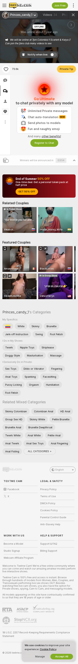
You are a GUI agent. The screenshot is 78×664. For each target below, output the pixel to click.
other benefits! (51, 136)
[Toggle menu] (4, 5)
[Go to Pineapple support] (6, 620)
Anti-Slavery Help (50, 524)
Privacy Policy (48, 489)
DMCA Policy (47, 503)
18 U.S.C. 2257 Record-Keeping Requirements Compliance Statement (36, 634)
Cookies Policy (49, 510)
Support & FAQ (48, 543)
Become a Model (13, 543)
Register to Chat (44, 142)
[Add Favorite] (6, 69)
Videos (50, 15)
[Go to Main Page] (24, 5)
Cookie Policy (48, 649)
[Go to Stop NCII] (26, 620)
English (59, 469)
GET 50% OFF (26, 191)
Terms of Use (48, 496)
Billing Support (48, 550)
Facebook (13, 489)
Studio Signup (12, 550)
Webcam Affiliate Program (19, 557)
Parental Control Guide (53, 517)
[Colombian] (7, 326)
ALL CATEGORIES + (40, 451)
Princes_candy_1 (15, 312)
